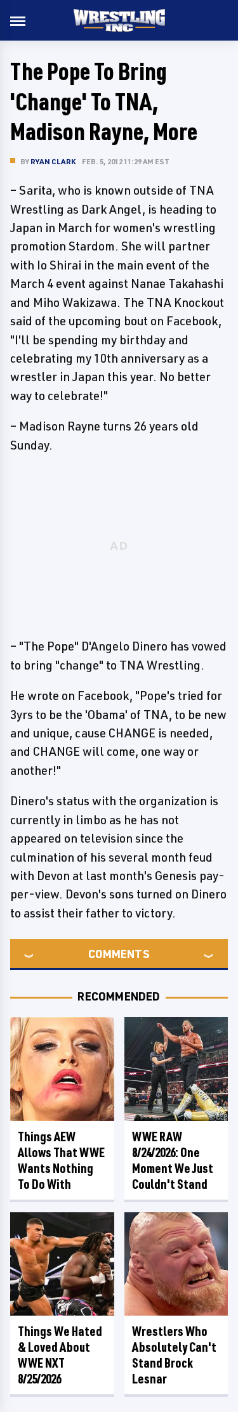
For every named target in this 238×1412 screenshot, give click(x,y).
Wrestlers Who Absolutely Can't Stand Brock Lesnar (174, 1355)
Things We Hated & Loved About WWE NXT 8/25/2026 (60, 1355)
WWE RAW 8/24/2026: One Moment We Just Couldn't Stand (172, 1160)
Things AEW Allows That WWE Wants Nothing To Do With (61, 1160)
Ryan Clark (53, 161)
